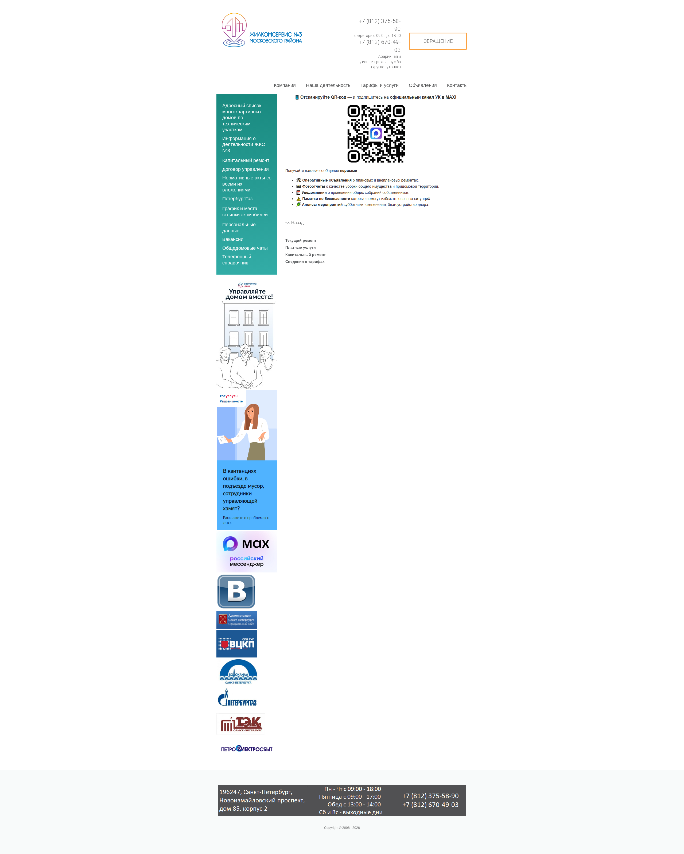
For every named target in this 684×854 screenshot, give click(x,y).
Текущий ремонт (300, 240)
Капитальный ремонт (305, 254)
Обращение (438, 41)
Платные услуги (300, 247)
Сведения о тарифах (305, 261)
